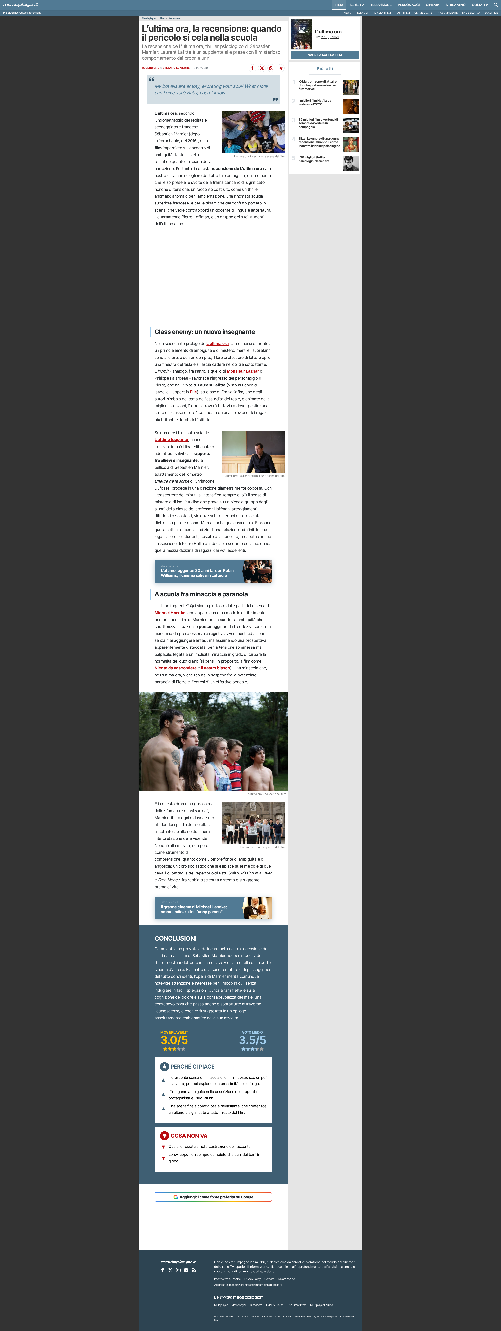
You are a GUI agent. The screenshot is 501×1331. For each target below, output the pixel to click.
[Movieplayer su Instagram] (178, 1269)
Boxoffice (491, 12)
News (347, 12)
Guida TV (480, 5)
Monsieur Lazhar (243, 371)
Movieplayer (149, 18)
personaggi (409, 5)
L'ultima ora (217, 343)
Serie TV (357, 5)
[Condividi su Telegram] (281, 68)
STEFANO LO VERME (176, 67)
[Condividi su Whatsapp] (271, 68)
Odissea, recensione (30, 12)
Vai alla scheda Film (325, 55)
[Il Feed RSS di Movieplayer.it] (194, 1269)
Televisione (381, 5)
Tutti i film (403, 12)
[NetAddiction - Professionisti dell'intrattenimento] (248, 1297)
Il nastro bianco (215, 668)
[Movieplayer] (178, 1262)
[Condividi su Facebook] (252, 68)
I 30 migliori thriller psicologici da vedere (314, 159)
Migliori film (382, 12)
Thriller (334, 37)
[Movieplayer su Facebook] (163, 1269)
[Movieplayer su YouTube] (186, 1269)
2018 (324, 37)
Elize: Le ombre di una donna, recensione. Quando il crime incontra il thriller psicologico (319, 142)
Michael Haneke (170, 612)
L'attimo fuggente (171, 439)
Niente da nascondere (176, 668)
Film (339, 5)
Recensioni (363, 12)
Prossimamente (447, 12)
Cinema (432, 5)
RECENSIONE (150, 67)
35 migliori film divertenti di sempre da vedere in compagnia (318, 123)
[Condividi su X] (262, 68)
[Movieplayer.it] (20, 5)
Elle (193, 391)
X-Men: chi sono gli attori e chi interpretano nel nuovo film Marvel (318, 85)
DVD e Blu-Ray (471, 12)
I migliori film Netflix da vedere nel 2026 (315, 102)
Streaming (456, 5)
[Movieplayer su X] (170, 1269)
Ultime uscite (423, 12)
